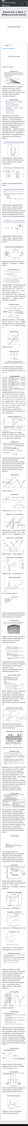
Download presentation (8, 48)
